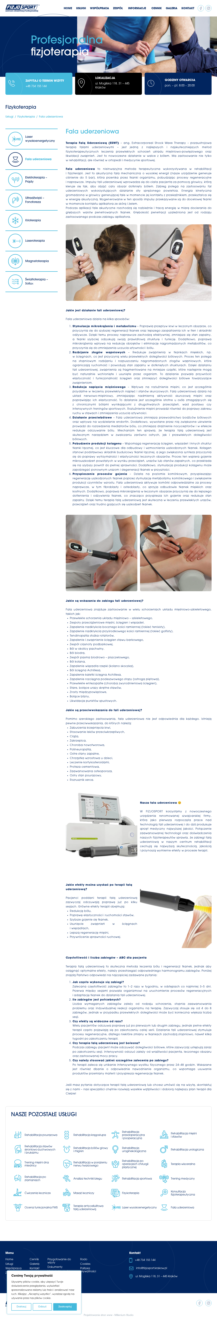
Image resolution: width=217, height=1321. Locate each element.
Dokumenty (55, 1267)
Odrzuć (42, 1307)
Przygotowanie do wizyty (59, 1261)
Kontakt (34, 1268)
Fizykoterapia (26, 116)
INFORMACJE (137, 8)
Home (9, 1259)
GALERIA (171, 8)
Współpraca (13, 1268)
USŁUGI (81, 8)
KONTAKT (187, 8)
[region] (44, 1292)
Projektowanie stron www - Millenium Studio (108, 1315)
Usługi (9, 116)
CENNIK (156, 8)
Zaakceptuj (65, 1307)
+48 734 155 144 (36, 86)
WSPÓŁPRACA (99, 8)
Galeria (34, 1264)
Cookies (85, 1264)
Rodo (83, 1259)
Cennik (34, 1259)
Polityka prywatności (88, 1270)
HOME (68, 8)
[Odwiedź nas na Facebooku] (201, 8)
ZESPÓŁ (118, 8)
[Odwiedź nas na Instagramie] (208, 8)
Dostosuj (21, 1307)
